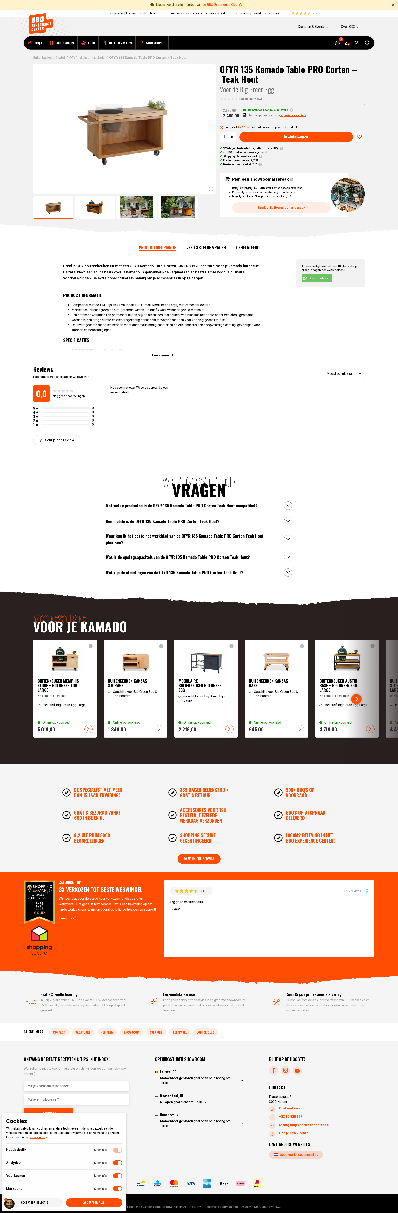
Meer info (100, 1150)
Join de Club (206, 1032)
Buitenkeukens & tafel (49, 58)
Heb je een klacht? (293, 1133)
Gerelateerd (248, 247)
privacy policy (38, 1137)
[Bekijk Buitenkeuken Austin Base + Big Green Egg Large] (347, 688)
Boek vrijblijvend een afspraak (281, 208)
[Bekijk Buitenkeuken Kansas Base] (276, 688)
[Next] (356, 699)
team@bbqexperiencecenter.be (304, 1125)
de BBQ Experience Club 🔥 (222, 5)
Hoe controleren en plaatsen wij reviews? (61, 377)
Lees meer (67, 918)
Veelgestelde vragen (206, 247)
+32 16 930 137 (290, 1117)
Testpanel (180, 1032)
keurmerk (240, 156)
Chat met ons (289, 1108)
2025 (240, 164)
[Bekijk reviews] (304, 14)
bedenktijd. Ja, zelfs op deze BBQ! (250, 148)
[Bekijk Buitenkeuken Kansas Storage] (135, 688)
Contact (59, 1032)
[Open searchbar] (367, 43)
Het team (107, 1032)
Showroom (131, 1032)
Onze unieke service (199, 858)
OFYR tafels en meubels (87, 58)
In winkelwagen (296, 137)
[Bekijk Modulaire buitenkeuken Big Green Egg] (206, 688)
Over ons (155, 1032)
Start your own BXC (267, 1206)
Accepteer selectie (34, 1202)
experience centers (293, 115)
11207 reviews (352, 891)
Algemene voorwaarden (221, 1206)
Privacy (246, 1206)
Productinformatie (157, 247)
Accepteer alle (94, 1202)
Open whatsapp (319, 278)
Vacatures (82, 1032)
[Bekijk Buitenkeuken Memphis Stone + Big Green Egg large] (65, 688)
